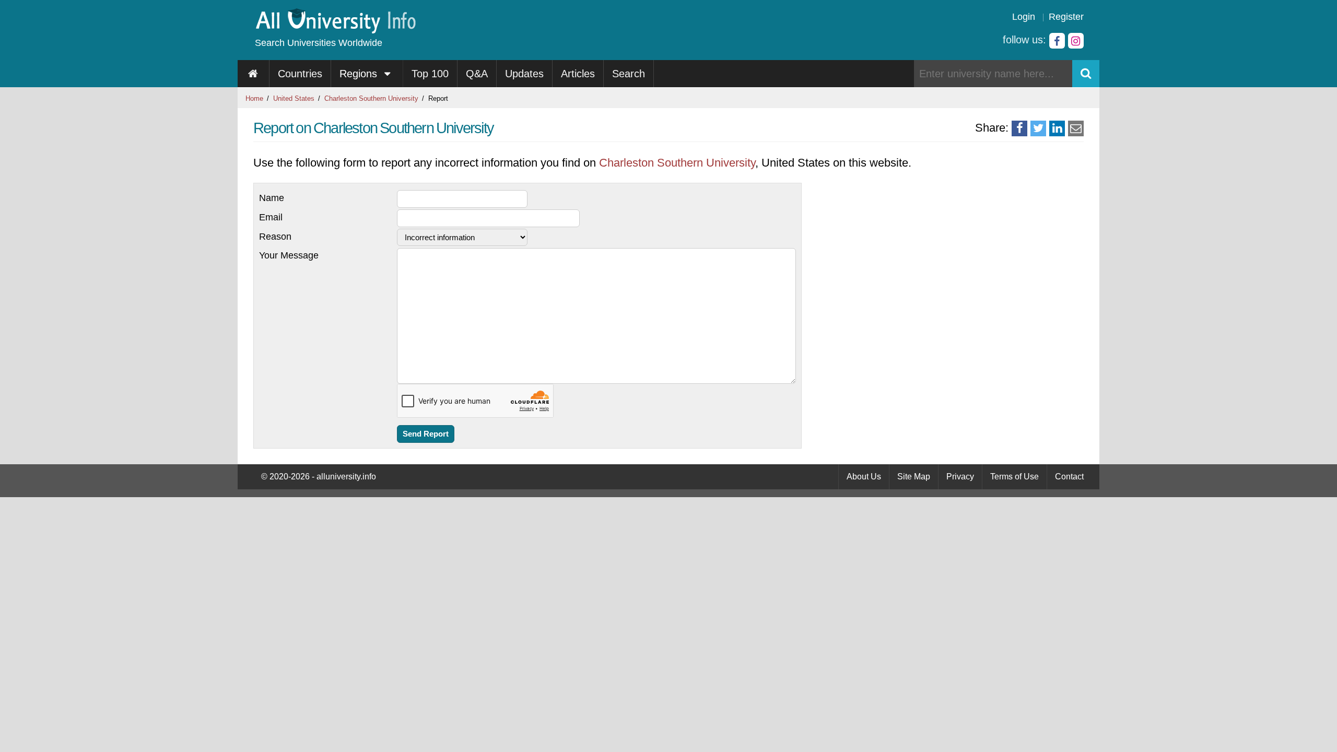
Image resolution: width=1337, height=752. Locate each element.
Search (628, 73)
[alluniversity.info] (335, 30)
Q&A (477, 73)
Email (271, 217)
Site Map (913, 476)
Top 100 (430, 73)
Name (271, 198)
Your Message (289, 255)
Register (1066, 16)
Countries (300, 73)
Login (1023, 16)
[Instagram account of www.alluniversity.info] (1076, 41)
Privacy (960, 476)
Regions (359, 73)
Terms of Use (1014, 476)
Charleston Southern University (371, 98)
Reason (275, 236)
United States (293, 98)
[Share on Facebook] (1019, 128)
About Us (864, 476)
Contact (1069, 476)
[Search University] (1085, 73)
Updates (524, 73)
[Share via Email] (1076, 128)
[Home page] (253, 73)
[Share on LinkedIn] (1057, 128)
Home (254, 98)
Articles (578, 73)
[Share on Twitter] (1038, 128)
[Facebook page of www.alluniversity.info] (1057, 41)
